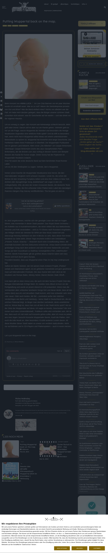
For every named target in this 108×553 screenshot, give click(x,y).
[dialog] (54, 534)
